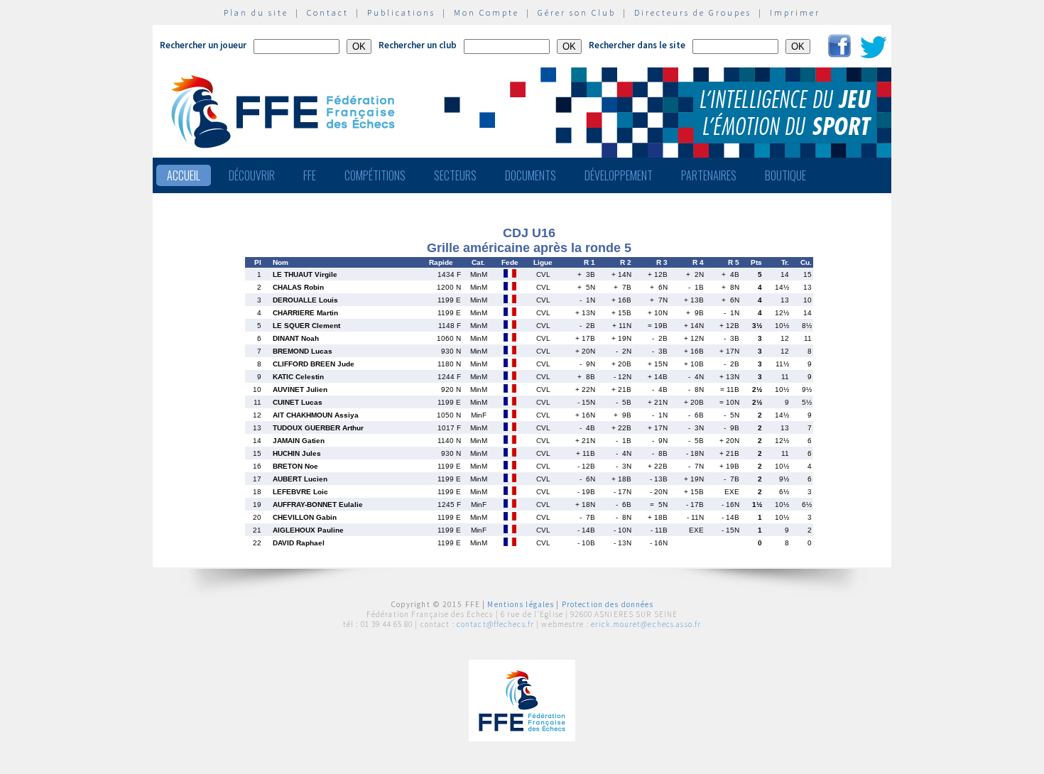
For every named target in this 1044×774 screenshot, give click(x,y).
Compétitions (375, 175)
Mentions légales (520, 604)
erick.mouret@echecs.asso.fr (646, 624)
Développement (618, 175)
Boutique (785, 175)
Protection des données (608, 604)
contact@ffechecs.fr (495, 624)
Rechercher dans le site (637, 45)
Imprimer (795, 12)
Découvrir (252, 175)
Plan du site (256, 12)
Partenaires (708, 175)
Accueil (183, 175)
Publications (401, 12)
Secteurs (455, 175)
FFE (309, 175)
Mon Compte (486, 12)
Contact (328, 12)
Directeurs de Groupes (692, 12)
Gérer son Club (577, 12)
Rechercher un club (418, 45)
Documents (530, 175)
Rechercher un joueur (203, 45)
